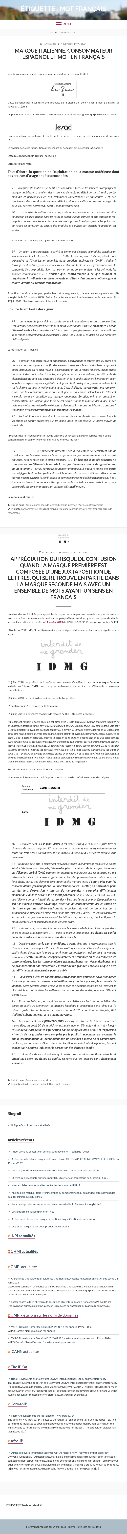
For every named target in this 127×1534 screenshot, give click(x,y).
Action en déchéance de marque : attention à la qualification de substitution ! (54, 1218)
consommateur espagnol (35, 508)
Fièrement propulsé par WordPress (46, 1526)
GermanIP (19, 1404)
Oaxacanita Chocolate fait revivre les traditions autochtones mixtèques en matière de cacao (62, 1278)
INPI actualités (23, 1236)
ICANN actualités (25, 1351)
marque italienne (59, 508)
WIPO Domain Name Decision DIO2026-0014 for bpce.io (44, 1326)
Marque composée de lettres (40, 504)
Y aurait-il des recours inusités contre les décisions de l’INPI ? (46, 1185)
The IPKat (19, 1367)
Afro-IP (17, 1441)
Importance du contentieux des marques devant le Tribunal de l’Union (50, 1151)
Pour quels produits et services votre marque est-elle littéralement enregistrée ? (57, 1204)
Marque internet (67, 504)
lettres (51, 1083)
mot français (95, 508)
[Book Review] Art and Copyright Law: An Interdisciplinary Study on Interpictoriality (58, 1378)
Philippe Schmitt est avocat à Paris (30, 1125)
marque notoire (78, 508)
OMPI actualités (24, 1266)
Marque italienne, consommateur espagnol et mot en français (63, 53)
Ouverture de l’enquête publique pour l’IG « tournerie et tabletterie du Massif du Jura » (60, 1177)
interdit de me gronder (33, 1083)
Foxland (96, 1526)
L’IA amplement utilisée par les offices (33, 1211)
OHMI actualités (24, 1251)
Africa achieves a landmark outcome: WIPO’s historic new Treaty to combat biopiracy (59, 1452)
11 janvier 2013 (54, 622)
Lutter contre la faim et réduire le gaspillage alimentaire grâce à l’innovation (53, 1301)
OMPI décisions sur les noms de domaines (44, 1315)
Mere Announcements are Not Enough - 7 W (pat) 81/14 (42, 1415)
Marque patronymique (90, 504)
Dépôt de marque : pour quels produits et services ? (40, 1226)
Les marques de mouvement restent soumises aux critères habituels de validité (55, 1170)
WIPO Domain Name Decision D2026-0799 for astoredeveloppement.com (53, 1338)
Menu (67, 23)
